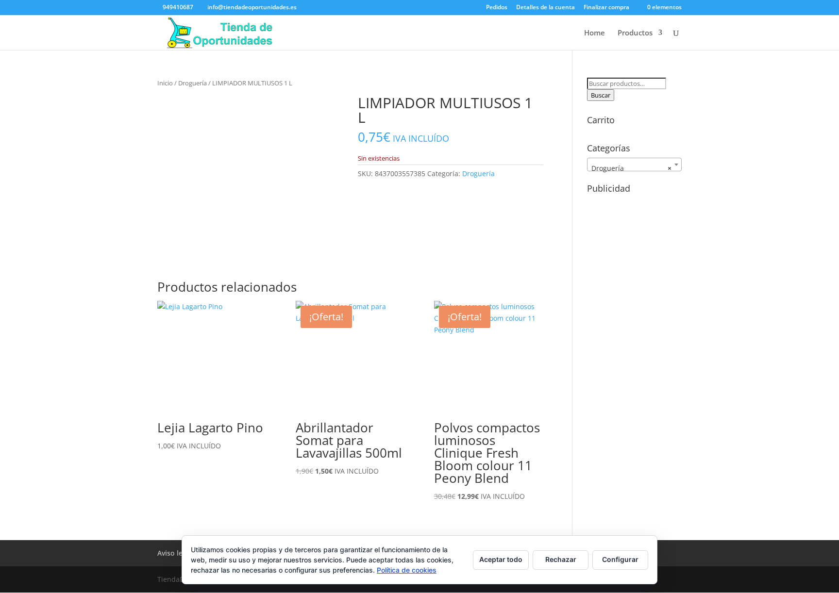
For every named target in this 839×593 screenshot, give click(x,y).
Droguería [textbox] (631, 168)
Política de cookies (406, 570)
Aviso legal (174, 553)
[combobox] (634, 164)
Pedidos (496, 7)
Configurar (620, 559)
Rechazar (560, 559)
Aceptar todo (500, 559)
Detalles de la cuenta (545, 7)
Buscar (600, 95)
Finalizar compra (606, 7)
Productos (635, 33)
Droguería (192, 83)
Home (594, 33)
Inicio (165, 83)
